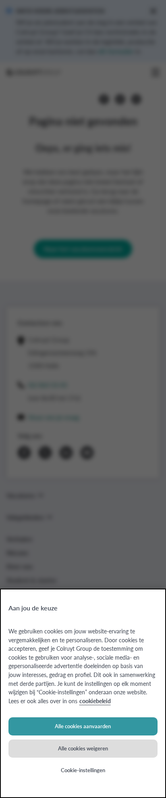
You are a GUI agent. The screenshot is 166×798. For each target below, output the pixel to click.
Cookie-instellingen (83, 770)
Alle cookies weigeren (83, 748)
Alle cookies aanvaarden (83, 726)
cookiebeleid (95, 701)
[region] (83, 693)
